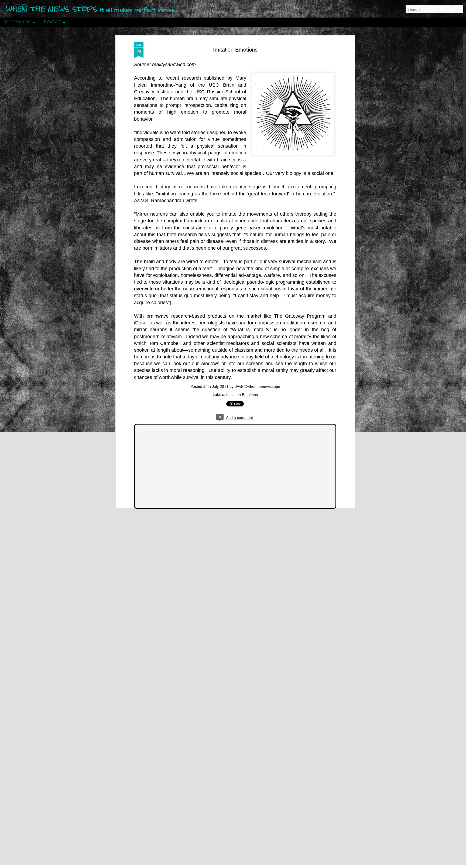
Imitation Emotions (235, 50)
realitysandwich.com (174, 64)
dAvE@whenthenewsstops (257, 386)
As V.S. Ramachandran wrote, (167, 200)
